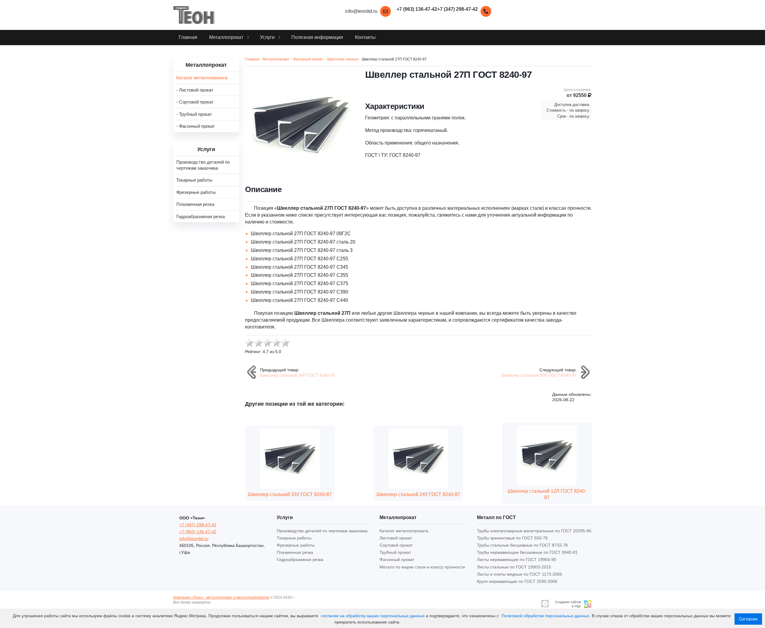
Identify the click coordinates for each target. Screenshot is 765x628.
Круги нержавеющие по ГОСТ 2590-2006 (517, 581)
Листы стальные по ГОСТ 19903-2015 (514, 567)
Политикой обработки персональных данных (545, 615)
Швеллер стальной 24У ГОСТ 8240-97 (418, 494)
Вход (216, 602)
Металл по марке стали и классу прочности (422, 567)
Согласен (748, 619)
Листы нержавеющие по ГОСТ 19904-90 (516, 559)
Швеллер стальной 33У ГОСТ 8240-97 (290, 494)
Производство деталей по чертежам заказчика (322, 530)
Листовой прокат (396, 538)
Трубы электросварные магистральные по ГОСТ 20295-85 (534, 530)
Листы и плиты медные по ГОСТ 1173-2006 (519, 574)
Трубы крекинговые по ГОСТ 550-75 (512, 538)
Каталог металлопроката (404, 530)
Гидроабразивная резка (300, 559)
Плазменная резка (295, 552)
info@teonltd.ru (361, 11)
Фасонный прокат (397, 559)
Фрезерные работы (296, 545)
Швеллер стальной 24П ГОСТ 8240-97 (297, 375)
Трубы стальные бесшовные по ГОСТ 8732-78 (522, 545)
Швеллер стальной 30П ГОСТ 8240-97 (539, 375)
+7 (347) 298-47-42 (197, 524)
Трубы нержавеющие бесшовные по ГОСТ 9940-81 (527, 552)
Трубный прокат (395, 552)
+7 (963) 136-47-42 (197, 531)
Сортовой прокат (396, 545)
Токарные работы (294, 538)
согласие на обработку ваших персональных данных (373, 615)
